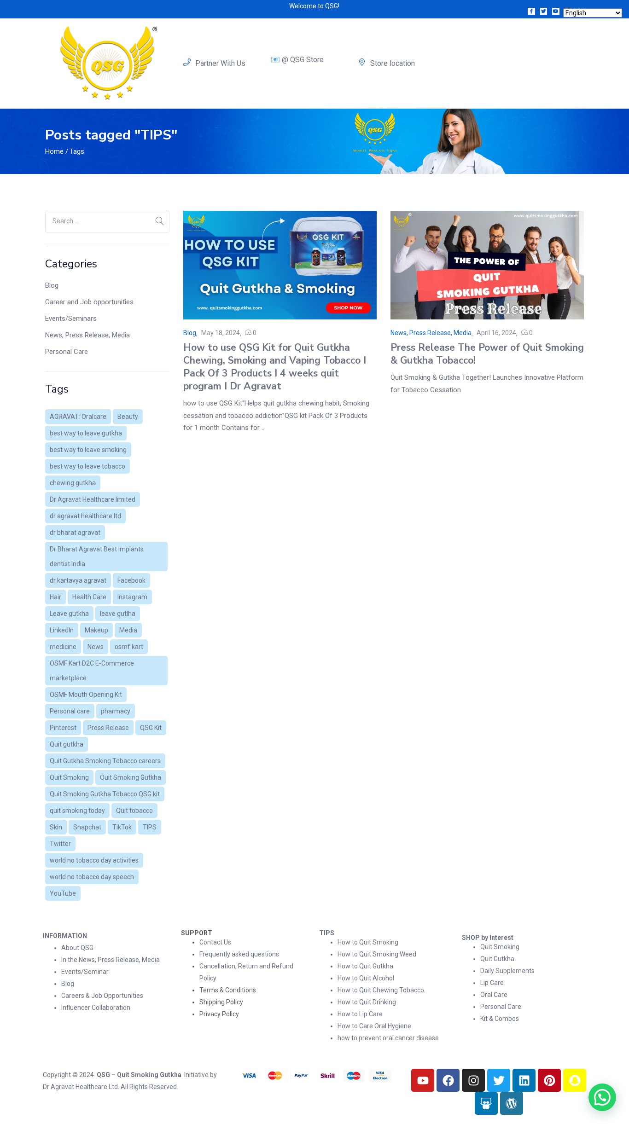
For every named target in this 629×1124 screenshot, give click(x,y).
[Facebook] (448, 1080)
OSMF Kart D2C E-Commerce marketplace (92, 671)
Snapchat (87, 827)
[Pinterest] (549, 1080)
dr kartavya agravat (78, 580)
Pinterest (63, 727)
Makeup (96, 630)
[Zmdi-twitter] (543, 11)
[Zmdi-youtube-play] (555, 11)
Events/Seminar (85, 971)
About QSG (77, 947)
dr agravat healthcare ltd (85, 516)
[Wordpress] (511, 1103)
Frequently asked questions (239, 954)
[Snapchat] (574, 1080)
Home (54, 151)
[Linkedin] (524, 1080)
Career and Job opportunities (89, 302)
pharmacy (115, 711)
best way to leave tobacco (87, 466)
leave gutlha (117, 613)
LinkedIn (62, 630)
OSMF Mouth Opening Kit (86, 694)
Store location (392, 63)
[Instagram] (473, 1080)
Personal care (70, 711)
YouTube (63, 893)
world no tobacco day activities (94, 860)
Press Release (108, 727)
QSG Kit (151, 727)
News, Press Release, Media (87, 335)
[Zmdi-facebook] (531, 11)
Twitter (60, 843)
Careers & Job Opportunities (102, 995)
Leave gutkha (69, 613)
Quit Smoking (69, 777)
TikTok (122, 827)
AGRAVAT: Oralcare (78, 416)
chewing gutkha (73, 483)
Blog (51, 285)
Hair (55, 597)
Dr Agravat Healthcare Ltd (80, 1086)
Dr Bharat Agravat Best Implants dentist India (97, 556)
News (95, 646)
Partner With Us (220, 63)
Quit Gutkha (497, 958)
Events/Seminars (71, 318)
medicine (63, 646)
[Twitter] (498, 1080)
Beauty (127, 416)
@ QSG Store (303, 59)
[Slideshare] (486, 1103)
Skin (56, 827)
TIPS (150, 827)
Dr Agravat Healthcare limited (92, 499)
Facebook (131, 580)
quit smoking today (77, 810)
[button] (602, 1097)
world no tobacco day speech (92, 877)
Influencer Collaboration (95, 1007)
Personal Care (66, 352)
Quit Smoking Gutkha (130, 777)
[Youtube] (422, 1080)
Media (128, 630)
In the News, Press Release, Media (110, 959)
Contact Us (215, 942)
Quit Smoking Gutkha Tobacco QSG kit (105, 794)
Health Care (89, 597)
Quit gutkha (66, 744)
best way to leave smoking (88, 449)
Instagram (132, 597)
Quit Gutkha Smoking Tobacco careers (105, 761)
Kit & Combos (499, 1018)
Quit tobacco (134, 810)
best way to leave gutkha (86, 433)
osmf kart (129, 646)
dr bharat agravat (75, 532)
